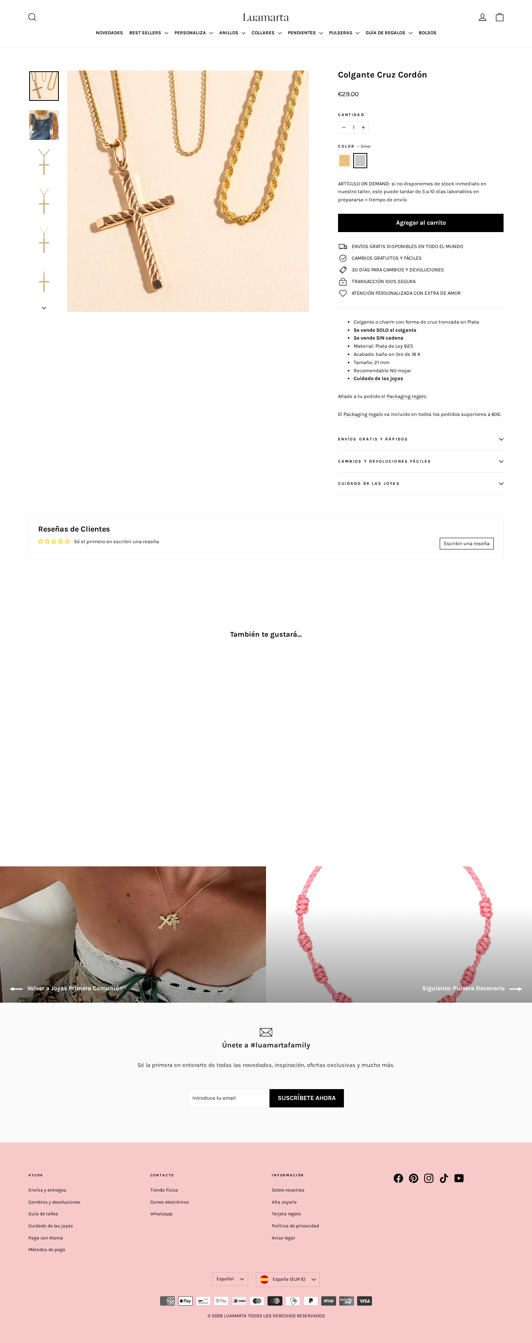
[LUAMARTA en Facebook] (398, 1178)
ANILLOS (229, 32)
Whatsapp (161, 1213)
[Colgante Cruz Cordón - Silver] (43, 797)
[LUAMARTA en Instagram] (428, 1178)
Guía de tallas (43, 1213)
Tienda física (164, 1190)
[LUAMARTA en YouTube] (459, 1178)
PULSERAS (341, 32)
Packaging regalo (363, 414)
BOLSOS (428, 32)
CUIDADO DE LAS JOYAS (369, 483)
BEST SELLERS (145, 32)
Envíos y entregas (47, 1190)
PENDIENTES (302, 32)
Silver (360, 160)
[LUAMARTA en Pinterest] (413, 1178)
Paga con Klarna (45, 1238)
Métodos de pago (46, 1249)
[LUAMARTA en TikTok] (444, 1178)
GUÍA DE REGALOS (386, 32)
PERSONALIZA (190, 32)
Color (354, 146)
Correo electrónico (169, 1202)
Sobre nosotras (288, 1190)
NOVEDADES (109, 32)
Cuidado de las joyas (50, 1226)
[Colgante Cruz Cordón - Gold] (33, 797)
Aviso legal (283, 1238)
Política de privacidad (295, 1226)
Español (225, 1278)
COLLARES (264, 32)
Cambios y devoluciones (54, 1202)
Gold (344, 160)
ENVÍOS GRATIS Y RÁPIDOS (373, 439)
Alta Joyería (284, 1202)
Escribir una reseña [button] (467, 543)
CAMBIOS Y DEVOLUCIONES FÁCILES (384, 461)
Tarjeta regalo (286, 1213)
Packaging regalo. (407, 396)
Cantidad (351, 115)
